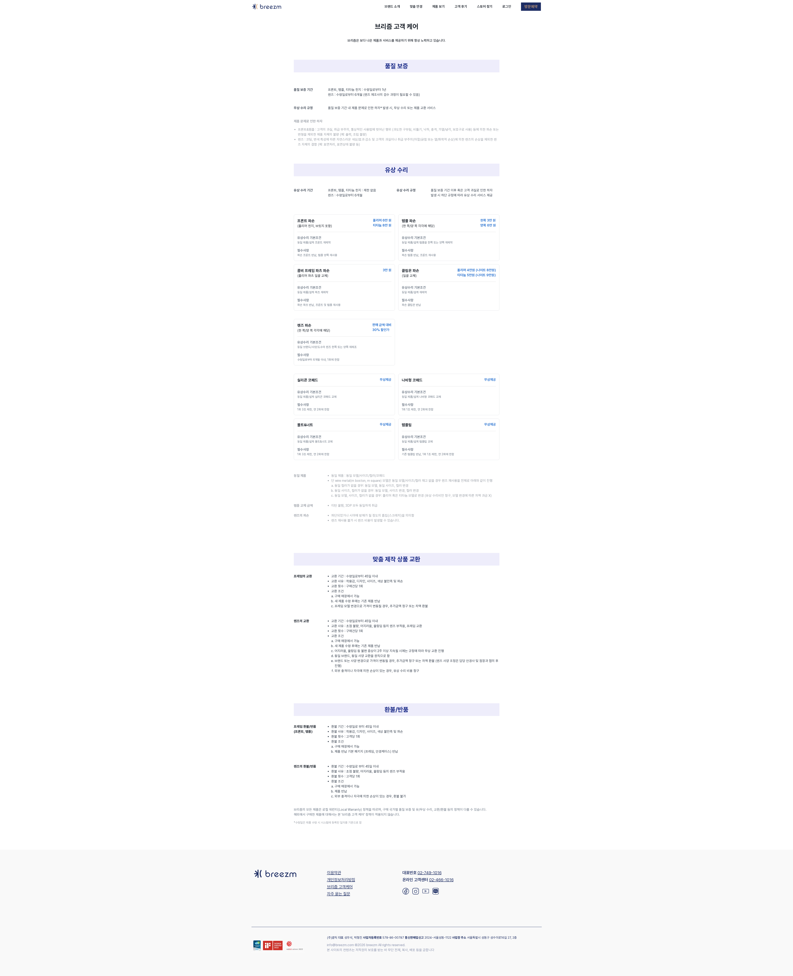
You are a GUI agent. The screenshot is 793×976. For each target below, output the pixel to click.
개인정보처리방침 (341, 879)
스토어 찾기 (484, 7)
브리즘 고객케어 (340, 886)
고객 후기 (461, 7)
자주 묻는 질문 (338, 893)
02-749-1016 (430, 872)
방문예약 (531, 6)
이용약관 (334, 872)
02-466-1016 (441, 879)
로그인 (506, 7)
